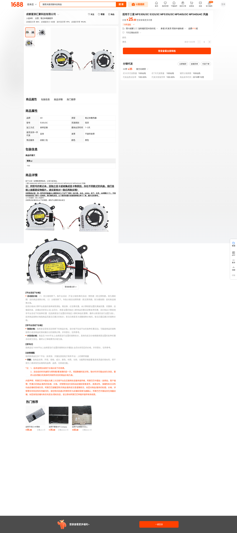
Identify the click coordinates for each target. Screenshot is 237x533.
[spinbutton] (204, 42)
